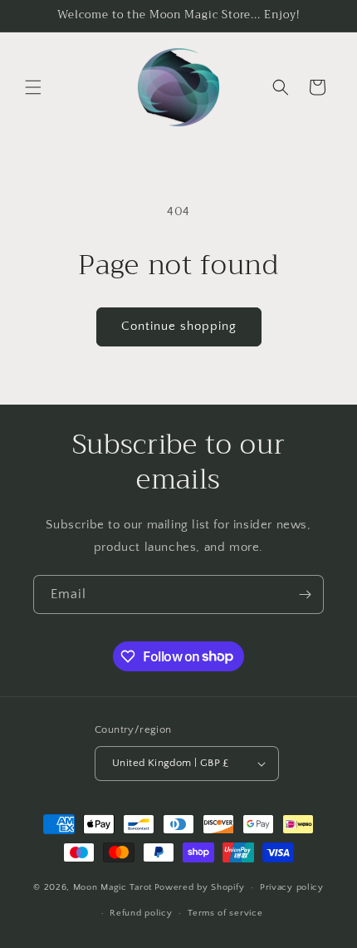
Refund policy (141, 913)
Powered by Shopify (199, 887)
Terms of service (225, 913)
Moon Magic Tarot (112, 887)
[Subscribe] (304, 594)
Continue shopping (179, 326)
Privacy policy (292, 887)
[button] (33, 87)
